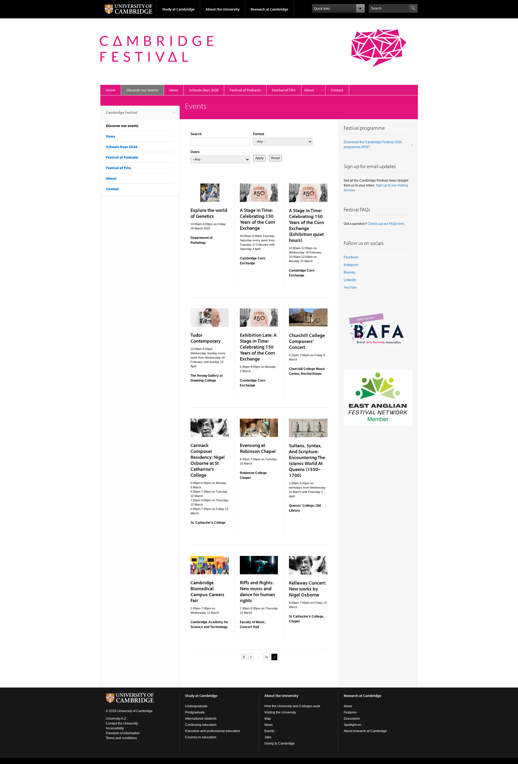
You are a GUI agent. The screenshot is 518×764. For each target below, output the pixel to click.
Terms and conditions (121, 738)
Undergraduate (196, 706)
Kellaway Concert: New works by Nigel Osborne (307, 589)
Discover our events (142, 90)
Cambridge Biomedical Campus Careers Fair (207, 591)
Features (350, 712)
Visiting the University (280, 712)
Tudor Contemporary (205, 338)
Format (258, 134)
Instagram (351, 265)
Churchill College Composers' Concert (307, 341)
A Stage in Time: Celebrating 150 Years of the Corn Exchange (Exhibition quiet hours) (306, 225)
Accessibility (115, 728)
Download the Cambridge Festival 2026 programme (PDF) (373, 144)
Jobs (267, 737)
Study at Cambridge (178, 9)
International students (201, 718)
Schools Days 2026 (204, 90)
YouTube (350, 287)
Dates (195, 152)
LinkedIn (350, 280)
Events (269, 731)
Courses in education (200, 737)
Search (196, 134)
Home (110, 90)
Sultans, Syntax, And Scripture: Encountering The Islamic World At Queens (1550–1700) (307, 460)
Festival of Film (284, 90)
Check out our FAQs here (386, 224)
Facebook (351, 257)
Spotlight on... (354, 725)
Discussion (352, 718)
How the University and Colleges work (292, 706)
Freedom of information (123, 733)
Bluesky (349, 272)
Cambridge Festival (122, 112)
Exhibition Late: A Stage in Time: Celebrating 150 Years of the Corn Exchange (258, 347)
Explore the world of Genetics (208, 213)
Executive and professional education (212, 731)
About (309, 90)
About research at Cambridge (365, 731)
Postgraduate (195, 712)
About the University (223, 9)
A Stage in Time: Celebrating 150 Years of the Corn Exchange (257, 219)
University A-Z (116, 718)
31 (266, 657)
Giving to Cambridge (279, 743)
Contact (337, 90)
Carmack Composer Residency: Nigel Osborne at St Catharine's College (207, 460)
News (173, 90)
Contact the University (122, 723)
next (274, 657)
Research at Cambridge (269, 9)
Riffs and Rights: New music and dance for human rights (257, 591)
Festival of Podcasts (245, 90)
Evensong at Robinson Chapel (258, 448)
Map (267, 718)
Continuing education (201, 725)
